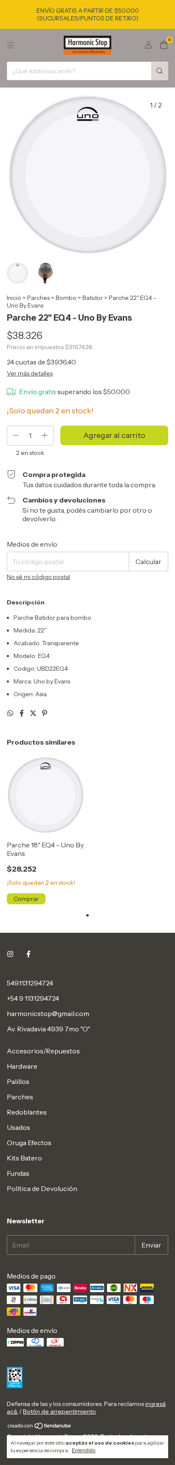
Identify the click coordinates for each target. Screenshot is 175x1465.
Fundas (18, 1173)
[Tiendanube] (40, 1427)
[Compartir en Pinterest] (44, 713)
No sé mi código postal (38, 577)
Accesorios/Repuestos (43, 1051)
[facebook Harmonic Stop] (28, 954)
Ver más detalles (30, 373)
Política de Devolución (42, 1188)
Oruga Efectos (29, 1142)
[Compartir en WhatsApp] (11, 713)
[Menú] (10, 45)
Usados (18, 1127)
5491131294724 (30, 983)
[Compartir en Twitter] (34, 713)
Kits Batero (24, 1158)
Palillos (18, 1081)
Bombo (66, 298)
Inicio (14, 298)
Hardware (22, 1066)
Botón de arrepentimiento (59, 1411)
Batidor (92, 298)
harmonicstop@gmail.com (48, 1013)
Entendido (84, 1451)
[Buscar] (159, 71)
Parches (38, 298)
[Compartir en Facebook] (22, 713)
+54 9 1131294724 (33, 998)
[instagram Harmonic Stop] (10, 954)
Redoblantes (27, 1112)
